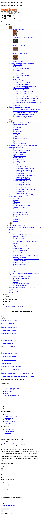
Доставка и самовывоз (12, 395)
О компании (8, 391)
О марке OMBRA (10, 390)
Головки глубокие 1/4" (22, 68)
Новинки (7, 420)
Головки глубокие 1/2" (22, 84)
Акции (6, 414)
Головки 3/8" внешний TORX (24, 95)
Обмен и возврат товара (12, 388)
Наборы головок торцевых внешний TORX (28, 102)
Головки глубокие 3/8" (22, 75)
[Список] (3, 315)
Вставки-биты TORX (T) (22, 177)
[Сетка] (1, 315)
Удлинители (8, 308)
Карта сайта (8, 423)
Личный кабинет (10, 429)
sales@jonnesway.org (7, 443)
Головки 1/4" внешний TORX (24, 93)
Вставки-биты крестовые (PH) (24, 172)
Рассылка (8, 433)
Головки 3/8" (20, 74)
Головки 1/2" (20, 81)
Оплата (7, 393)
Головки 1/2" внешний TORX (24, 91)
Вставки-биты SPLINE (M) (23, 179)
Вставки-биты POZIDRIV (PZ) (24, 173)
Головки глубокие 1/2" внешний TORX (27, 97)
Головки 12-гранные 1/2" (23, 82)
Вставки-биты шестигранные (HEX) (26, 175)
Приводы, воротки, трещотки (14, 306)
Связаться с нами (10, 421)
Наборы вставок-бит (22, 166)
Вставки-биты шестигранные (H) (25, 189)
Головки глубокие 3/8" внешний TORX (27, 100)
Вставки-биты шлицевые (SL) (24, 170)
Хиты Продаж (9, 418)
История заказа (10, 431)
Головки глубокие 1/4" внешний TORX (27, 98)
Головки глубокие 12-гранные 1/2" (26, 86)
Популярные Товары (11, 416)
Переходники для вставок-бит (25, 168)
